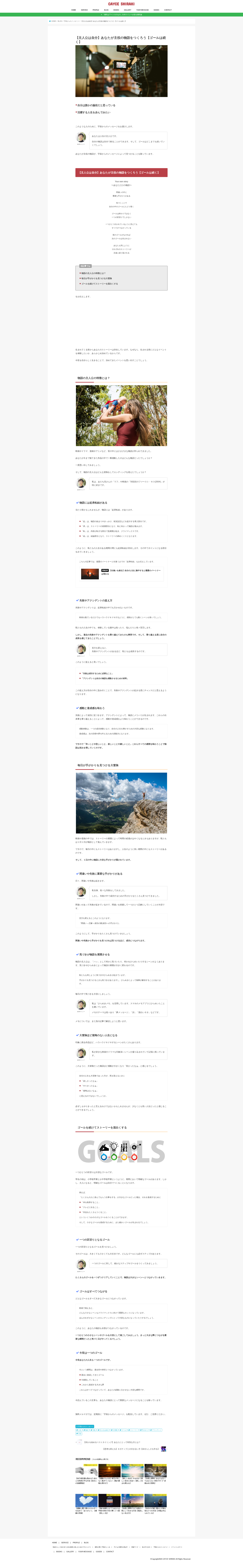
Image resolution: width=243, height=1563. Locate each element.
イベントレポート (176, 1547)
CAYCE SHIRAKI (121, 3)
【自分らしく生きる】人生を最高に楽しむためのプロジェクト (71, 1547)
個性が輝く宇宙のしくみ (102, 1547)
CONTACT (168, 10)
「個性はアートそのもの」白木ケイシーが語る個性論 (122, 14)
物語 (86, 1430)
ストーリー (134, 1430)
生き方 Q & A (146, 1547)
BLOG (106, 10)
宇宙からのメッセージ (85, 1426)
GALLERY (127, 10)
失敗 (94, 1430)
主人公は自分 (104, 1430)
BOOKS (116, 10)
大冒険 (115, 1430)
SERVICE (84, 10)
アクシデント (156, 1430)
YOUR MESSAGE (142, 10)
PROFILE (96, 10)
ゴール (124, 1430)
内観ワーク (134, 1547)
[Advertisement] (121, 323)
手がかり (145, 1430)
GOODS (156, 10)
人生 (79, 1430)
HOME (73, 10)
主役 (79, 1434)
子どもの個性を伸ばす (121, 1547)
